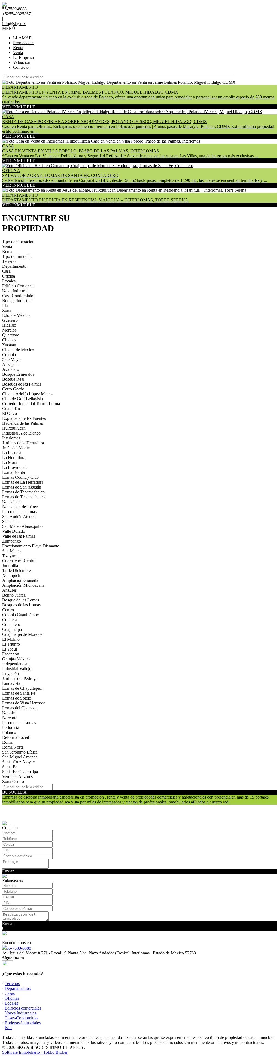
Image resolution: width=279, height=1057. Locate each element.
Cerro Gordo (13, 389)
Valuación (21, 62)
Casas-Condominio (21, 1018)
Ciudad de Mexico (18, 349)
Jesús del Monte (16, 447)
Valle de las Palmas (18, 536)
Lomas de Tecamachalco (23, 492)
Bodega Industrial (17, 300)
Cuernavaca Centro (18, 560)
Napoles (9, 712)
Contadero (11, 624)
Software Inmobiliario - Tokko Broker (35, 1052)
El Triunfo (11, 644)
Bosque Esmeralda (18, 374)
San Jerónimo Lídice (20, 752)
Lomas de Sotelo (16, 698)
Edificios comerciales (23, 1008)
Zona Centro (13, 781)
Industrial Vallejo (16, 668)
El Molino (11, 639)
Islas (8, 1027)
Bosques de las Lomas (21, 605)
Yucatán (9, 344)
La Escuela (11, 452)
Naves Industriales (20, 1013)
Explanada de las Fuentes (24, 418)
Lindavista (11, 683)
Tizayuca (10, 555)
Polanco (9, 732)
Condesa (9, 619)
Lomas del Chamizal (20, 708)
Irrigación (10, 673)
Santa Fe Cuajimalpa (20, 771)
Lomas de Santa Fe (18, 693)
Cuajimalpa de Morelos (22, 634)
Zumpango (11, 541)
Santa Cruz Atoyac (18, 762)
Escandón (10, 654)
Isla (5, 305)
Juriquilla (10, 565)
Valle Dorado (13, 531)
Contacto (21, 67)
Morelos (9, 330)
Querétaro (10, 335)
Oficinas (12, 998)
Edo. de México (16, 315)
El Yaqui (9, 649)
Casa (6, 271)
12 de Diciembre (16, 570)
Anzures (9, 590)
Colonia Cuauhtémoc (20, 614)
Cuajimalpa (12, 629)
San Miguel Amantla (20, 757)
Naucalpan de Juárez (20, 506)
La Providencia (15, 467)
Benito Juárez (14, 595)
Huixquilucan (14, 428)
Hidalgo (9, 325)
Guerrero (10, 320)
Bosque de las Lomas (20, 600)
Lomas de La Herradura (22, 482)
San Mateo (11, 551)
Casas (10, 993)
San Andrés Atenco (18, 516)
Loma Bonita (13, 472)
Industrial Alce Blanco (21, 433)
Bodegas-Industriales (23, 1022)
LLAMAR (22, 37)
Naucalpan (11, 501)
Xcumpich (11, 575)
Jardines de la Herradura (23, 443)
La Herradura (13, 457)
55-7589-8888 (19, 948)
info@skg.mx (14, 23)
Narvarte (9, 717)
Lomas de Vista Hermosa (24, 703)
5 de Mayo (11, 359)
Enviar (8, 871)
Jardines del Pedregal (20, 678)
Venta (18, 52)
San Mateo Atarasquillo (22, 526)
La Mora (9, 462)
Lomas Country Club (20, 477)
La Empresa (23, 57)
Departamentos (18, 988)
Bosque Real (13, 379)
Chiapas (9, 340)
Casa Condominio (17, 295)
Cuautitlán (11, 408)
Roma (7, 742)
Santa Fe (9, 766)
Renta (18, 47)
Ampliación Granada (20, 580)
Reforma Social (15, 737)
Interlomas (11, 438)
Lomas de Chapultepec (22, 688)
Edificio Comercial (18, 286)
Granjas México (16, 659)
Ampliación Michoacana (23, 585)
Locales (9, 281)
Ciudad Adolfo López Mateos (27, 394)
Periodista (10, 727)
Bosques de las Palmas (21, 384)
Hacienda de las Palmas (22, 423)
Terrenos (12, 983)
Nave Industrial (15, 290)
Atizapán (10, 364)
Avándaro (10, 369)
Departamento (14, 266)
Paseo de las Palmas (19, 511)
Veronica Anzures (17, 776)
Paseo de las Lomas (19, 722)
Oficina (8, 276)
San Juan (10, 521)
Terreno (9, 261)
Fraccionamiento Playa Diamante (30, 546)
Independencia (14, 663)
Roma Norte (12, 747)
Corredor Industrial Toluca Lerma (31, 403)
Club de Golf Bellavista (22, 398)
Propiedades (23, 42)
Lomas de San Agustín (21, 487)
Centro (8, 609)
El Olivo (9, 413)
